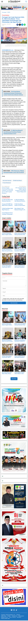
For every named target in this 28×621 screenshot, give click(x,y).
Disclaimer (19, 617)
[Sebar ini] (17, 25)
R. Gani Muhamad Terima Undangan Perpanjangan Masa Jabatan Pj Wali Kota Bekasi (7, 213)
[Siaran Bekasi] (14, 1)
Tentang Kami (14, 615)
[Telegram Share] (22, 25)
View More (14, 378)
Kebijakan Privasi (4, 617)
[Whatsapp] (25, 25)
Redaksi (9, 615)
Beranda (18, 614)
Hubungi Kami (21, 615)
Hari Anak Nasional (7, 180)
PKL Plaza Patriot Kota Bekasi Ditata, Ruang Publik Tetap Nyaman (7, 373)
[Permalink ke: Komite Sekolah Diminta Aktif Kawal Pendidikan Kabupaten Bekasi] (20, 258)
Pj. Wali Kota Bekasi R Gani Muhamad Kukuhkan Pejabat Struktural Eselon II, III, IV (20, 200)
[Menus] (2, 1)
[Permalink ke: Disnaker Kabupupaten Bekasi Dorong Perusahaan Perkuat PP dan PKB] (8, 242)
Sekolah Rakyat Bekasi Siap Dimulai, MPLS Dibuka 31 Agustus (7, 266)
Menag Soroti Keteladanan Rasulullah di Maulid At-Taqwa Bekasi (20, 250)
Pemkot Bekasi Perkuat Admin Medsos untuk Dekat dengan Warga (19, 373)
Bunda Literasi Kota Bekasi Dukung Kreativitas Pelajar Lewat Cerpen (20, 234)
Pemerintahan (5, 15)
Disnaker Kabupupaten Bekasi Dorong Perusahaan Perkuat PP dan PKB (7, 250)
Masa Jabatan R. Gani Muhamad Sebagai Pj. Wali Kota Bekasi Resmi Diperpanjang (20, 209)
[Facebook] (11, 610)
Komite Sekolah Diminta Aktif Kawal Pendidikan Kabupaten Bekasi (20, 266)
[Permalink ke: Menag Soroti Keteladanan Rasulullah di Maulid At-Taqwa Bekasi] (20, 242)
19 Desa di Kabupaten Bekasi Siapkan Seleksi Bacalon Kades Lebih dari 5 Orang (7, 234)
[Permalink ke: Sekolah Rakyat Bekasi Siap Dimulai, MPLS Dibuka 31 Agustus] (8, 258)
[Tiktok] (16, 610)
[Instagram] (14, 610)
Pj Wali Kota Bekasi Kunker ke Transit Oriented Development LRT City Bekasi (20, 205)
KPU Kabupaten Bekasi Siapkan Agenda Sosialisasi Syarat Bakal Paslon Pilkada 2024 (20, 189)
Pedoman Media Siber (5, 618)
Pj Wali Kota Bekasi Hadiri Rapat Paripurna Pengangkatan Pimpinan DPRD (7, 209)
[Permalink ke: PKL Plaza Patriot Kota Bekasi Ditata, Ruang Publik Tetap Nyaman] (8, 365)
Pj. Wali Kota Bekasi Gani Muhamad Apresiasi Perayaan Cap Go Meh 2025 (7, 200)
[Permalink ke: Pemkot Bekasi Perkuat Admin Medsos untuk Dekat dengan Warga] (20, 365)
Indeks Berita (3, 615)
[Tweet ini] (20, 25)
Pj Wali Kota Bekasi (17, 180)
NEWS (3, 25)
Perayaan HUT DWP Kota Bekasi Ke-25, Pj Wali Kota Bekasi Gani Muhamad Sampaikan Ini (7, 205)
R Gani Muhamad (7, 182)
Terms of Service (12, 617)
